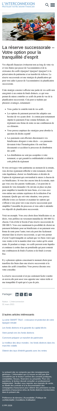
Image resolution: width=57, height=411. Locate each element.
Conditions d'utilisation (25, 400)
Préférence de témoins (12, 398)
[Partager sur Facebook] (26, 294)
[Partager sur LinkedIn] (17, 294)
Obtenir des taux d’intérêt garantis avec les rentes (24, 350)
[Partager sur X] (21, 294)
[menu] (52, 5)
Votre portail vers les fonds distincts (18, 333)
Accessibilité (29, 398)
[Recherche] (47, 5)
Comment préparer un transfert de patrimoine (22, 338)
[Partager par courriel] (30, 294)
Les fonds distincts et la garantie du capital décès (24, 328)
